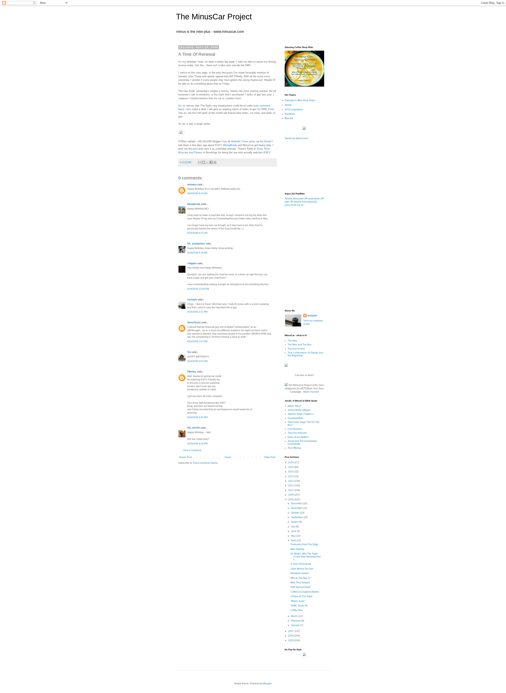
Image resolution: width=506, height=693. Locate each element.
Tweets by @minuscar (296, 138)
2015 (291, 467)
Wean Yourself (311, 391)
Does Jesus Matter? (298, 437)
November (297, 508)
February (296, 620)
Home (228, 457)
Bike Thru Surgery (300, 582)
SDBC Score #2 (299, 605)
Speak (288, 105)
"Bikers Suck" (298, 601)
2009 (291, 494)
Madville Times (239, 141)
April (293, 540)
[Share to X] (207, 162)
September (297, 517)
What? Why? (294, 406)
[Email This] (200, 162)
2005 (291, 640)
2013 (291, 476)
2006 (291, 635)
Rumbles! (290, 114)
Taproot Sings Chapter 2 (301, 414)
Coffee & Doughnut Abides (305, 591)
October (295, 512)
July (293, 526)
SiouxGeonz (194, 322)
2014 (291, 471)
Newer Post (185, 457)
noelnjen (192, 184)
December (297, 503)
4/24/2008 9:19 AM (197, 252)
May (293, 536)
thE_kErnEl (193, 427)
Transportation (295, 418)
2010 (291, 490)
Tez (189, 352)
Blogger (267, 683)
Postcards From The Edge (304, 544)
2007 (291, 631)
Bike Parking (297, 549)
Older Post (269, 457)
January (295, 625)
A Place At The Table (301, 596)
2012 (291, 481)
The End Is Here (296, 348)
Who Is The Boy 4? (301, 578)
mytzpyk (192, 299)
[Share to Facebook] (211, 162)
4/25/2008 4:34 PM (197, 443)
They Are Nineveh (297, 433)
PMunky (191, 371)
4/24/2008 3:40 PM (197, 417)
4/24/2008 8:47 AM (197, 233)
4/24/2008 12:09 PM (198, 289)
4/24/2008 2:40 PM (197, 341)
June (294, 531)
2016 (291, 462)
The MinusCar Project (214, 16)
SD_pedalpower (196, 243)
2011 (291, 485)
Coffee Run (297, 610)
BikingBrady (230, 145)
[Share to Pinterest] (215, 162)
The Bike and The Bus (299, 344)
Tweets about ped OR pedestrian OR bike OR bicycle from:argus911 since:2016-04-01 (304, 202)
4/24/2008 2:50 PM (197, 361)
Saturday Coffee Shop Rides (300, 100)
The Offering (294, 448)
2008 (291, 499)
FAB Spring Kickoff (300, 587)
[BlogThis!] (204, 162)
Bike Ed (289, 118)
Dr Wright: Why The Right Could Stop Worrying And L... (306, 556)
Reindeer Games (300, 573)
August (295, 521)
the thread (265, 141)
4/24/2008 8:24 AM (197, 193)
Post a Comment (192, 450)
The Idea (292, 340)
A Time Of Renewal (301, 564)
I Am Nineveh (295, 429)
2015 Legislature (294, 109)
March (294, 616)
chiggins (192, 263)
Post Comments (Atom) (205, 463)
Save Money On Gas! (302, 568)
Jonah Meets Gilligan (299, 410)
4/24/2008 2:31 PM (197, 311)
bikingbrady (193, 204)
